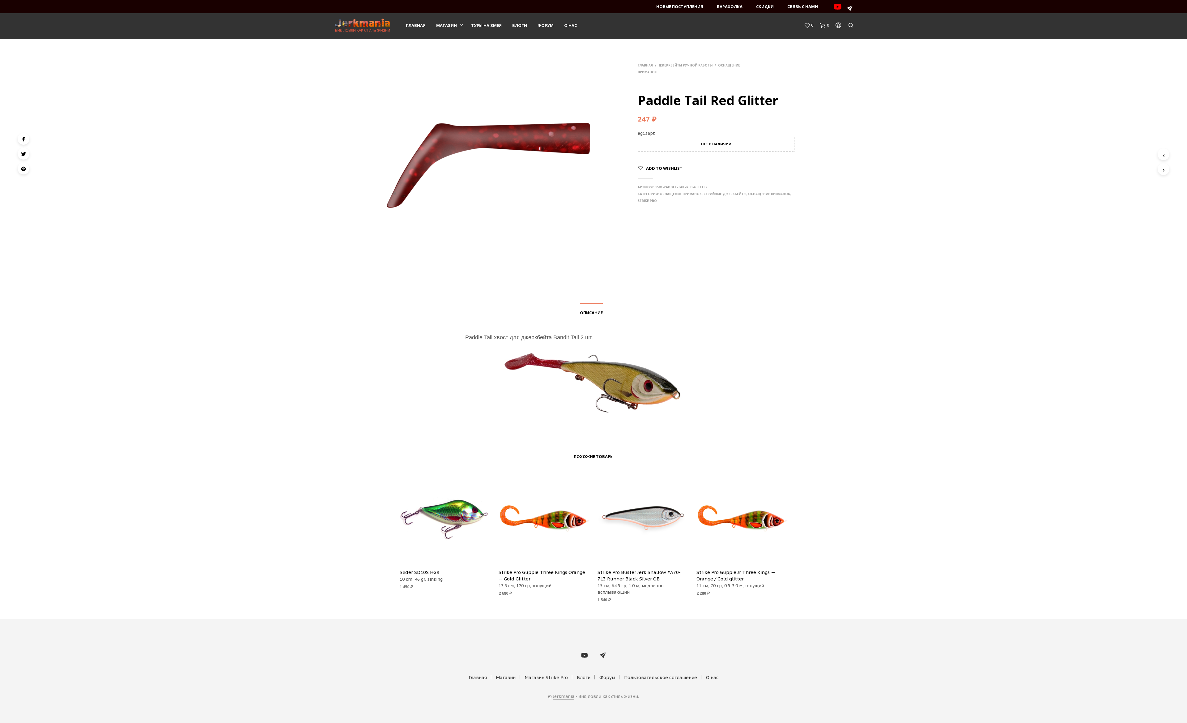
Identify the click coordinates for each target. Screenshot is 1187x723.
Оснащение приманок (681, 194)
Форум (546, 25)
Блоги (519, 25)
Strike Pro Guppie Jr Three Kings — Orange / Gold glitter (735, 575)
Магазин (446, 25)
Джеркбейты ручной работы (685, 65)
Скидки (765, 6)
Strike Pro (647, 201)
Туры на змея (486, 25)
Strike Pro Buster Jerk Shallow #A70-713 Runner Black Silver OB (639, 575)
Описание (591, 312)
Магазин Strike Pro (546, 677)
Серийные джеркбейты (725, 194)
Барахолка (729, 6)
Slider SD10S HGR (420, 572)
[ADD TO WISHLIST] (445, 555)
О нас (570, 25)
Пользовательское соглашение (660, 677)
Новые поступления (679, 6)
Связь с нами (802, 6)
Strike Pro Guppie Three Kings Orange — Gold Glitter (542, 575)
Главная (416, 25)
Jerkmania (563, 696)
